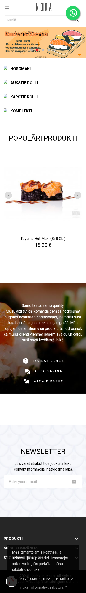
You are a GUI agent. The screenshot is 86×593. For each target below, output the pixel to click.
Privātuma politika (35, 579)
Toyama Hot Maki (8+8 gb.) (43, 238)
